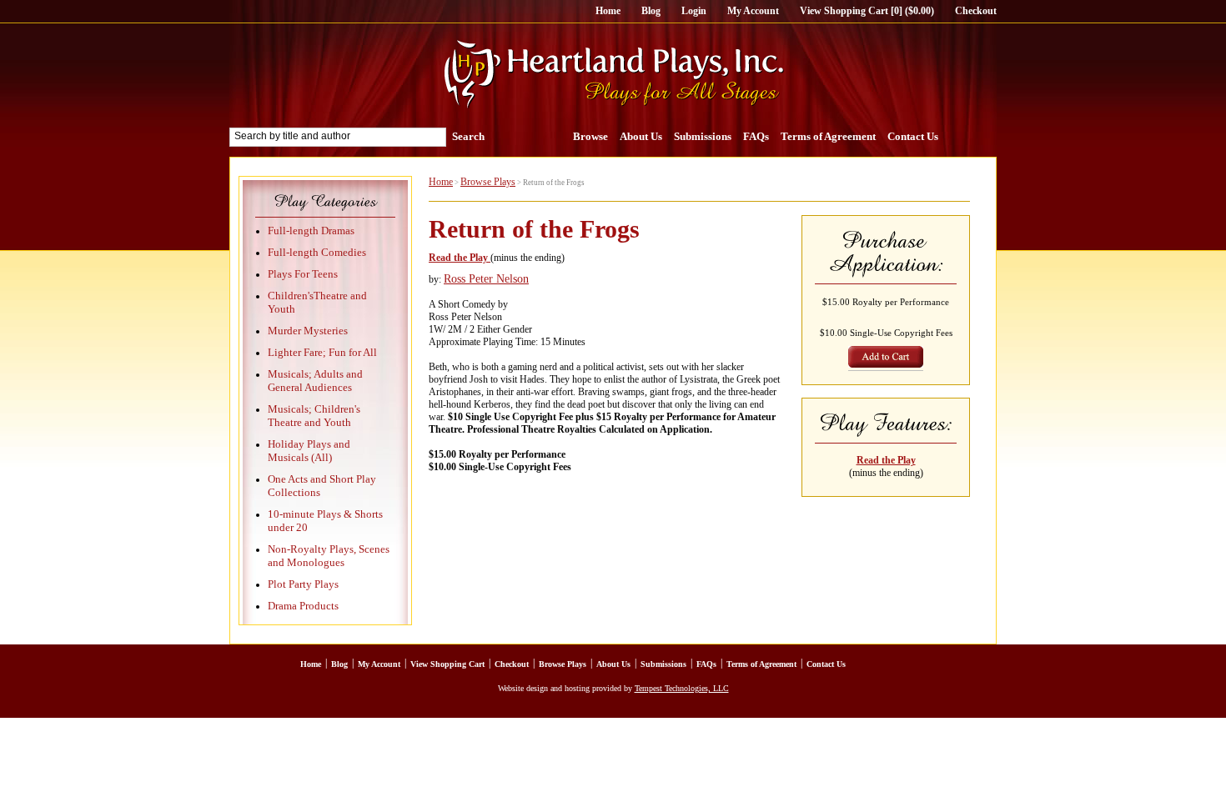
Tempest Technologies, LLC (682, 688)
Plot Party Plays (303, 584)
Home (608, 11)
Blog (651, 11)
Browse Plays (487, 182)
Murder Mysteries (308, 330)
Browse (590, 136)
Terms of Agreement (828, 136)
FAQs (756, 136)
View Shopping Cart (447, 664)
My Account (753, 11)
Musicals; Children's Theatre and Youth (314, 416)
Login (693, 11)
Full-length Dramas (311, 230)
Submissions (702, 136)
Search (468, 136)
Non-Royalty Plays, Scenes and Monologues (328, 556)
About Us (641, 136)
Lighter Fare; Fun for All (322, 352)
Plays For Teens (303, 274)
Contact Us (912, 136)
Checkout (976, 11)
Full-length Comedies (317, 252)
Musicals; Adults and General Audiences (315, 380)
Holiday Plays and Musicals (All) (309, 451)
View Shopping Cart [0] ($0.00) (867, 11)
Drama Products (303, 605)
